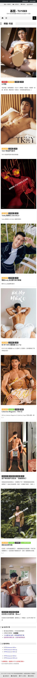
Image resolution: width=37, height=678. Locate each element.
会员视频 (11, 409)
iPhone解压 (23, 676)
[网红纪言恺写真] (18, 514)
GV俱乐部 (16, 4)
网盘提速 (14, 676)
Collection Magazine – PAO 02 (12, 411)
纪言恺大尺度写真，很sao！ (11, 614)
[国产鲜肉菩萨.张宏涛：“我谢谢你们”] (18, 447)
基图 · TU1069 (18, 11)
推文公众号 (5, 476)
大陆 (22, 82)
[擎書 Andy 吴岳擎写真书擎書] (18, 249)
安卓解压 (31, 676)
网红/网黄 (11, 82)
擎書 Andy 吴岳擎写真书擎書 (11, 280)
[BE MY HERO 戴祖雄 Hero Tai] (18, 313)
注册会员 (30, 4)
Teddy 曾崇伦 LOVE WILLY (10, 215)
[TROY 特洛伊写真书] (18, 119)
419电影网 (8, 4)
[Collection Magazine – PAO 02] (18, 380)
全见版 (17, 82)
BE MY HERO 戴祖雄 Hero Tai (11, 345)
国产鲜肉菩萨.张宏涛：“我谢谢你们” (14, 478)
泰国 (22, 409)
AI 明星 (4, 84)
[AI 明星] (18, 53)
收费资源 (4, 82)
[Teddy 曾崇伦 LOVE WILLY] (18, 184)
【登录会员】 (25, 1)
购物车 (23, 4)
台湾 (15, 149)
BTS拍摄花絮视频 (26, 543)
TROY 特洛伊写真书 (8, 151)
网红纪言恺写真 (7, 545)
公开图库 (11, 213)
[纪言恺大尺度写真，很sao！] (18, 582)
